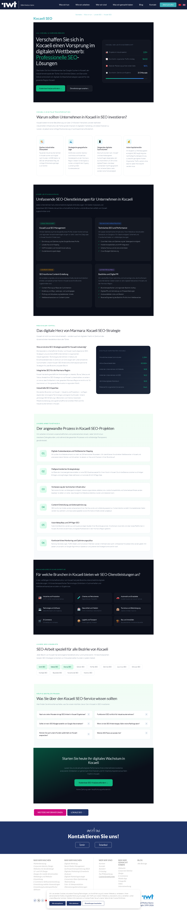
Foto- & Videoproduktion (73, 884)
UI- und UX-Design (40, 871)
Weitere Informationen (50, 812)
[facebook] (34, 900)
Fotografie (122, 881)
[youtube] (46, 900)
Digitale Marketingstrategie (74, 877)
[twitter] (38, 900)
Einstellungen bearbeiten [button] (93, 903)
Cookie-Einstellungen (107, 877)
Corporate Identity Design (43, 866)
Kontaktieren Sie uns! (93, 836)
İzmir (82, 844)
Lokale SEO (76, 812)
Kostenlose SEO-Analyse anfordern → (93, 783)
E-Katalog (102, 871)
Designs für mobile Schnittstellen (45, 874)
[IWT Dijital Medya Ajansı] (18, 4)
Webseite (121, 868)
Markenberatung (39, 864)
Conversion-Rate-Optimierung (75, 879)
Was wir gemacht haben (123, 5)
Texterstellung (69, 882)
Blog (141, 5)
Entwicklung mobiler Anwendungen (46, 884)
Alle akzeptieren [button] (57, 903)
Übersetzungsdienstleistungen (75, 887)
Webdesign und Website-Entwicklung (42, 878)
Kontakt (152, 5)
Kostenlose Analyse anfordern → (50, 88)
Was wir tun (64, 5)
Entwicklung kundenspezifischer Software (45, 888)
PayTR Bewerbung (105, 874)
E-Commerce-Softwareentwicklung (46, 882)
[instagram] (42, 900)
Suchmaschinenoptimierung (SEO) (77, 869)
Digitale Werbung (70, 864)
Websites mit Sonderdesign (43, 869)
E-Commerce (123, 876)
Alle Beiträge (142, 864)
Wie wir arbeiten (83, 5)
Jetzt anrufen (168, 5)
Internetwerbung (124, 886)
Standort (102, 869)
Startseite (78, 14)
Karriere (102, 864)
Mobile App (122, 878)
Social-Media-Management (74, 866)
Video (120, 884)
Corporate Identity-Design (125, 872)
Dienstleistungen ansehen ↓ (79, 88)
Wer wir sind (101, 5)
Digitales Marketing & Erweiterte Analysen (76, 872)
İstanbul (103, 844)
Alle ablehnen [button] (73, 903)
